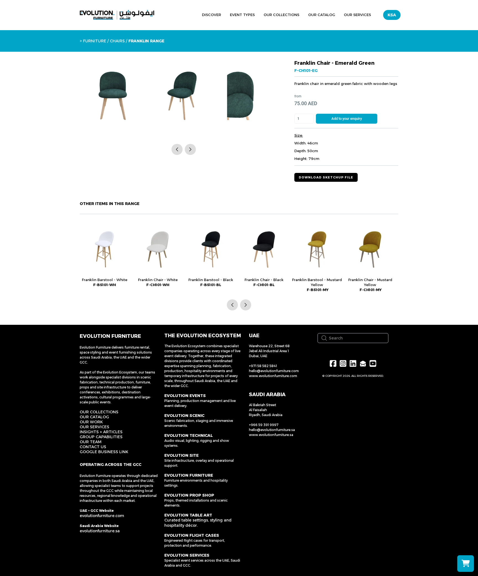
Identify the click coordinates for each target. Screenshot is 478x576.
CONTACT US (93, 446)
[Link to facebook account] (333, 363)
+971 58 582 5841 (263, 366)
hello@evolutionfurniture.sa (272, 430)
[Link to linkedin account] (353, 363)
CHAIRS (118, 40)
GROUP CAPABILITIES (101, 436)
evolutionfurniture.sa (100, 530)
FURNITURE (94, 40)
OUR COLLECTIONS (99, 411)
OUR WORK (91, 421)
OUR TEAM (91, 441)
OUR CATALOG (94, 416)
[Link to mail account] (363, 363)
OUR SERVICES (94, 426)
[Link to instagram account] (343, 363)
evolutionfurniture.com (102, 515)
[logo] (117, 15)
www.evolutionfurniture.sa (271, 435)
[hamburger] (172, 14)
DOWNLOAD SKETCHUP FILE (326, 177)
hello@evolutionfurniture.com (274, 371)
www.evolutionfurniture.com (273, 376)
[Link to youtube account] (373, 363)
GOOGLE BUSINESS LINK (104, 451)
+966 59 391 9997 (264, 425)
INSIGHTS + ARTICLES (101, 431)
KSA (392, 14)
